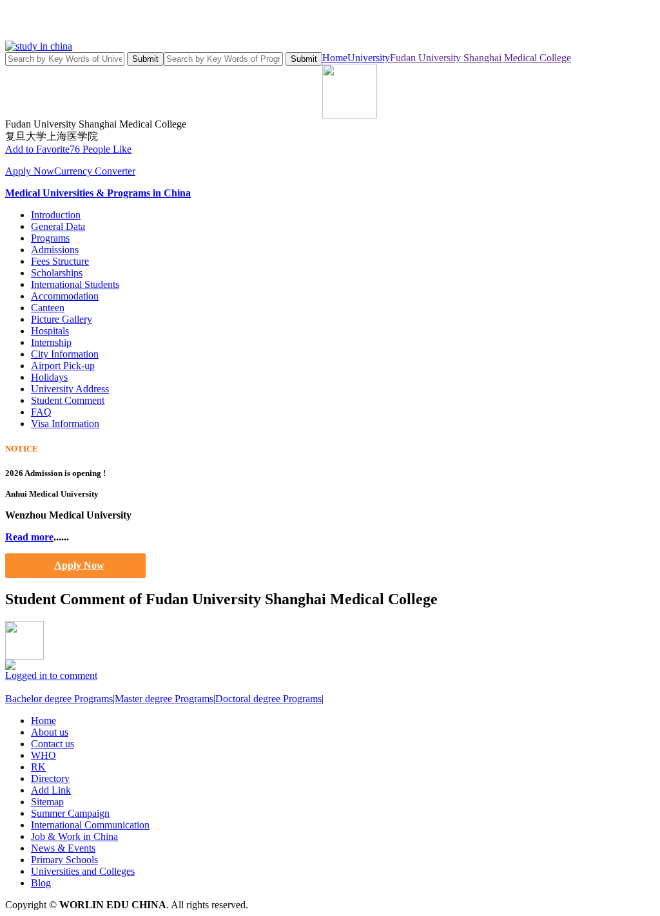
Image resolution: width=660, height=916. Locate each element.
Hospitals (50, 330)
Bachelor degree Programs (59, 698)
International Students (75, 284)
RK (38, 766)
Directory (50, 778)
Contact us (52, 743)
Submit (145, 59)
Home (334, 57)
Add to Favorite (37, 149)
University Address (70, 388)
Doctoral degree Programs (268, 698)
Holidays (49, 377)
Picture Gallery (61, 319)
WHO (43, 755)
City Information (65, 353)
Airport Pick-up (63, 365)
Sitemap (47, 801)
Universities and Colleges (83, 871)
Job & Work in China (74, 836)
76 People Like (100, 149)
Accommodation (65, 296)
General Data (58, 226)
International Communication (90, 824)
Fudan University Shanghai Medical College (480, 57)
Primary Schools (64, 859)
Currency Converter (94, 171)
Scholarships (56, 272)
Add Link (51, 790)
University (368, 57)
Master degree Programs (164, 698)
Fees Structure (60, 261)
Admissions (55, 249)
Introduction (56, 214)
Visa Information (65, 423)
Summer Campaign (70, 813)
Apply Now (29, 171)
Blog (41, 882)
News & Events (63, 848)
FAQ (41, 411)
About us (49, 732)
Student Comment (67, 400)
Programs (50, 238)
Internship (51, 342)
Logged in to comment (51, 675)
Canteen (47, 307)
